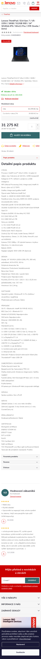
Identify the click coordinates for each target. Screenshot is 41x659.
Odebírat (32, 580)
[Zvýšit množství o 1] (38, 125)
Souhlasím (20, 652)
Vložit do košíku (22, 135)
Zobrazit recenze (15, 497)
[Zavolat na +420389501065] (24, 3)
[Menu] (38, 3)
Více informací (25, 639)
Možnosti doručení (11, 99)
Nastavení (20, 644)
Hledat (34, 8)
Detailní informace (16, 84)
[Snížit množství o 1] (38, 128)
